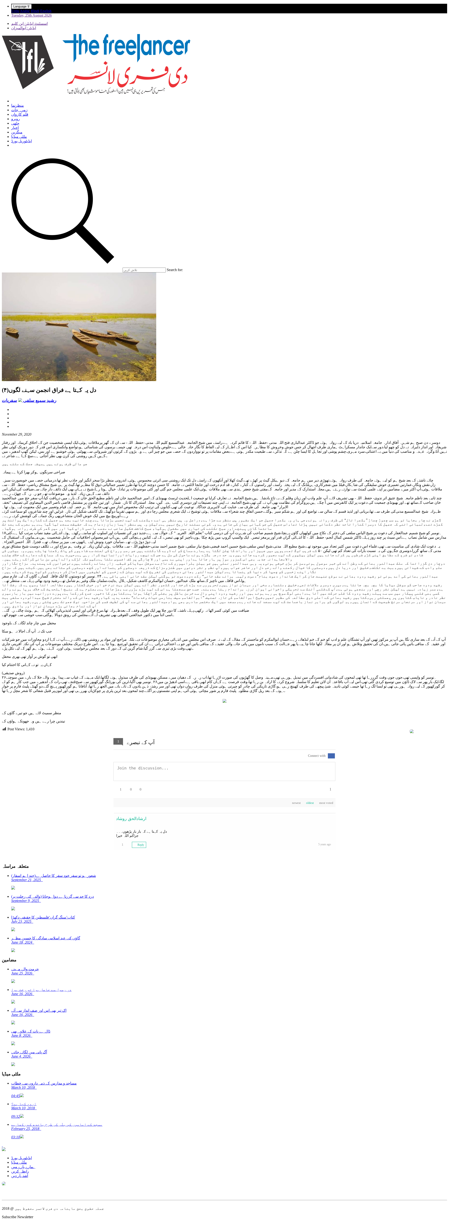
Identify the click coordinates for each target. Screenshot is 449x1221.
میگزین (16, 132)
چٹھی (15, 123)
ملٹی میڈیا (19, 137)
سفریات (9, 400)
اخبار (15, 128)
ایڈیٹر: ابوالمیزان (23, 28)
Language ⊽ (21, 6)
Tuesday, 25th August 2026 (31, 15)
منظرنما (17, 105)
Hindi (35, 11)
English (45, 11)
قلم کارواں (19, 114)
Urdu (15, 11)
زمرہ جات (19, 110)
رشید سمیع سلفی (39, 400)
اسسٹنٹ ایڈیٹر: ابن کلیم (29, 24)
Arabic (25, 11)
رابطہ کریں (20, 1171)
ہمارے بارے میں (23, 1167)
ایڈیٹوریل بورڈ (21, 141)
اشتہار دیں (19, 1176)
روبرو (15, 119)
